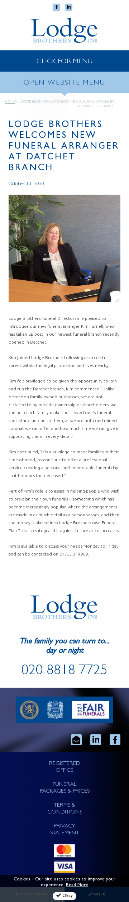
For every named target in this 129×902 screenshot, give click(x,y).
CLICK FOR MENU (64, 61)
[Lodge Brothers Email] (76, 739)
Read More (77, 885)
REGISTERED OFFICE (64, 767)
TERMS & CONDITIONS (64, 809)
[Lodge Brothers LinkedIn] (95, 739)
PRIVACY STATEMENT (64, 830)
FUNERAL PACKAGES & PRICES (65, 788)
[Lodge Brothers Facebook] (115, 739)
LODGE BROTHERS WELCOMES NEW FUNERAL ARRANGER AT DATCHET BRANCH (64, 147)
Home (10, 102)
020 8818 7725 (65, 672)
